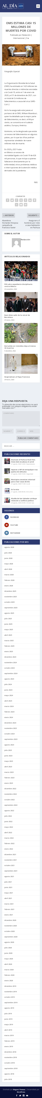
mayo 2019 (8, 1024)
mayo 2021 (8, 893)
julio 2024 (8, 684)
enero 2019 (8, 1046)
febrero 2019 (9, 1041)
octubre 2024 (9, 668)
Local (28, 484)
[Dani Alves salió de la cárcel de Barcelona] (21, 302)
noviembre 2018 (10, 1057)
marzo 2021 (9, 904)
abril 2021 (8, 898)
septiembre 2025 (10, 608)
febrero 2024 (9, 712)
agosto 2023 (9, 745)
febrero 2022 (9, 843)
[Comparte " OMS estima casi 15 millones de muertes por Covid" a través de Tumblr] (21, 200)
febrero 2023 (9, 778)
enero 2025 (8, 651)
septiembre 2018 (10, 1068)
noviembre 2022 (10, 794)
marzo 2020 (9, 970)
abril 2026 (8, 569)
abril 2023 (8, 767)
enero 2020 (8, 980)
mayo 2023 (8, 761)
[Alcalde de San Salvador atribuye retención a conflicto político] (7, 500)
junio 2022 (8, 821)
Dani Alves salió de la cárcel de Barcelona (17, 316)
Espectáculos (31, 464)
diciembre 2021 (10, 854)
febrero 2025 (9, 646)
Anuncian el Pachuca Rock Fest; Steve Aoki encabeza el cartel (23, 461)
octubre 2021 (9, 865)
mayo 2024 (8, 695)
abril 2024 (8, 701)
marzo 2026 (9, 575)
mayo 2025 (8, 629)
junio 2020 (8, 953)
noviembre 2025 (10, 597)
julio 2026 (8, 553)
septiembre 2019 (10, 1002)
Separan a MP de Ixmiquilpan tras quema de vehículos (24, 471)
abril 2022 (8, 832)
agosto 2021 (9, 876)
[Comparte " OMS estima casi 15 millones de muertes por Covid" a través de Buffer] (34, 200)
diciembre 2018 (10, 1052)
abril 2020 (8, 964)
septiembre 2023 (10, 739)
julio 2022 (8, 816)
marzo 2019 (9, 1035)
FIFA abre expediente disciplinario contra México (18, 285)
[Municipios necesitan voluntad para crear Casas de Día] (7, 481)
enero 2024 (8, 717)
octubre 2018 (9, 1063)
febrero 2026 (9, 580)
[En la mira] (7, 491)
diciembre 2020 (10, 920)
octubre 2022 (9, 800)
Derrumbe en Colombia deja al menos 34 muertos (20, 347)
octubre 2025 (9, 602)
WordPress (21, 1092)
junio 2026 (8, 558)
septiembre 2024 (10, 673)
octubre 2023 (9, 734)
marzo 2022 (9, 838)
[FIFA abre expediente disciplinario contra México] (21, 271)
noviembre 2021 (10, 860)
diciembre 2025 (10, 591)
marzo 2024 (9, 706)
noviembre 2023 (10, 728)
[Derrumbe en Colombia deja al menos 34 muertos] (21, 333)
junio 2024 (8, 690)
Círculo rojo (30, 503)
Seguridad (30, 474)
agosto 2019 (9, 1008)
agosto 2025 (9, 613)
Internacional (18, 38)
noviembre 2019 (10, 992)
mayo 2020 (8, 959)
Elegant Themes (19, 1090)
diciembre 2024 (10, 657)
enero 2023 (8, 783)
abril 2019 (8, 1030)
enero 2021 (8, 915)
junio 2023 (8, 756)
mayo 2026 (8, 564)
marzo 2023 (9, 772)
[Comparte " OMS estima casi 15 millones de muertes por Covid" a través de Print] (25, 204)
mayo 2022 (8, 827)
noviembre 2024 (10, 662)
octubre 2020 (9, 931)
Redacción (26, 35)
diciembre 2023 (10, 723)
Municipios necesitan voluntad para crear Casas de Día (23, 480)
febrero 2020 (9, 975)
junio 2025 (8, 624)
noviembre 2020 (10, 926)
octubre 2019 (9, 997)
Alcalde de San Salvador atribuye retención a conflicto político (24, 499)
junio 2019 (8, 1019)
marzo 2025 (9, 640)
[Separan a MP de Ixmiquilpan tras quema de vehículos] (7, 471)
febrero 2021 (9, 909)
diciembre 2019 (10, 986)
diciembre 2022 (10, 789)
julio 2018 (8, 1079)
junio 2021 (8, 887)
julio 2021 (8, 882)
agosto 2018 (9, 1074)
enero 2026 (8, 586)
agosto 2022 (9, 810)
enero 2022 (8, 849)
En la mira (15, 489)
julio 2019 (8, 1013)
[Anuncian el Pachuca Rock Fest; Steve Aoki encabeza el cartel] (7, 461)
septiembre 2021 (10, 871)
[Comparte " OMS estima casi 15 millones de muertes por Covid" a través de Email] (21, 204)
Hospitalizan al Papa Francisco (17, 377)
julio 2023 (8, 750)
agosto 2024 (9, 679)
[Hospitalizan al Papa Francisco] (21, 364)
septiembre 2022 (10, 805)
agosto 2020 (9, 942)
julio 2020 (8, 948)
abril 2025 (8, 635)
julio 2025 (8, 619)
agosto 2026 (9, 547)
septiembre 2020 (10, 937)
